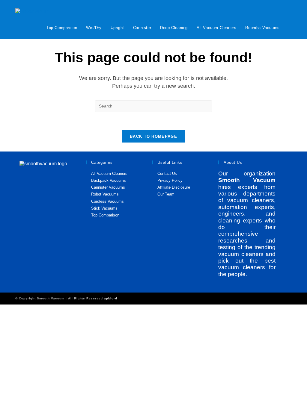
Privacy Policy (170, 180)
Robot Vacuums (105, 194)
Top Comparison (105, 215)
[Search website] (290, 27)
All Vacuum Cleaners (109, 173)
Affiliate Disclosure (173, 187)
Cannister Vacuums (108, 187)
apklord (110, 298)
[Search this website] (153, 105)
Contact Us (167, 173)
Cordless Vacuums (107, 201)
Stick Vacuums (104, 208)
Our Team (165, 194)
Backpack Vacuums (108, 180)
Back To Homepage (153, 136)
